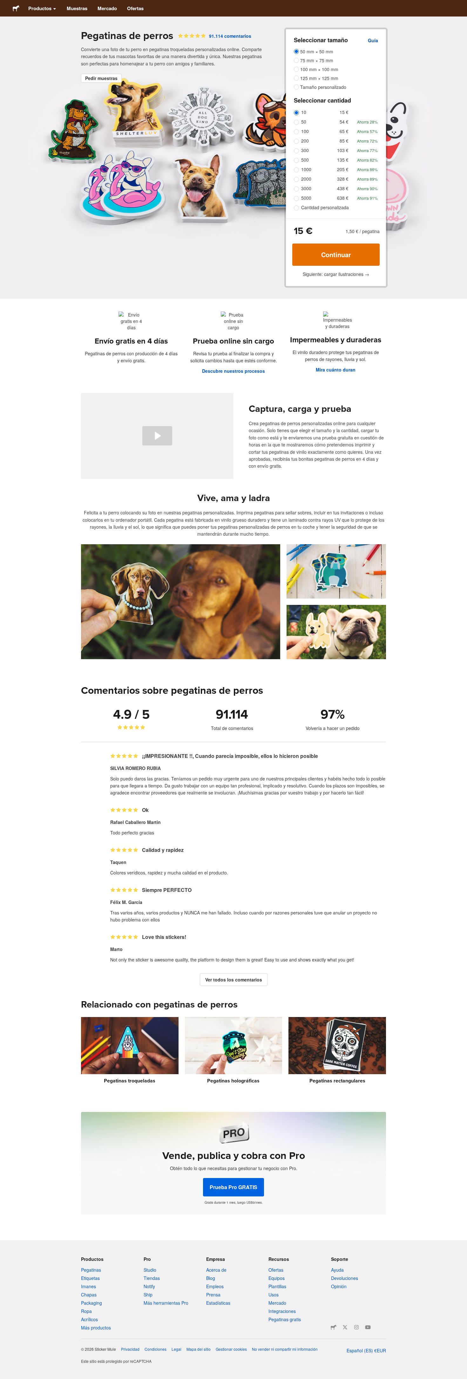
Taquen (118, 862)
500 (305, 160)
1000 (306, 169)
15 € (344, 112)
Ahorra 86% (367, 169)
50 (303, 121)
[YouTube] (367, 1327)
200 (305, 140)
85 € (344, 140)
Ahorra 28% (367, 121)
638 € (343, 198)
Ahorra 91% (367, 198)
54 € (344, 121)
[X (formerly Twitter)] (345, 1327)
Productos (39, 8)
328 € (343, 179)
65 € (344, 131)
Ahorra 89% (367, 179)
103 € (343, 150)
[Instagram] (356, 1327)
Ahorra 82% (367, 160)
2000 (306, 179)
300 (305, 150)
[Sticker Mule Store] (333, 1327)
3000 (306, 188)
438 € (343, 188)
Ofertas (135, 8)
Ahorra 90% (367, 188)
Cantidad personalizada (325, 207)
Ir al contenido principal (4, 4)
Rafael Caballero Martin (135, 822)
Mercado (107, 8)
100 (305, 131)
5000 (306, 198)
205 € (343, 169)
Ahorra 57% (367, 131)
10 (303, 112)
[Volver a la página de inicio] (16, 8)
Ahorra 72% (367, 141)
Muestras (77, 8)
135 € (343, 160)
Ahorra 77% (367, 150)
